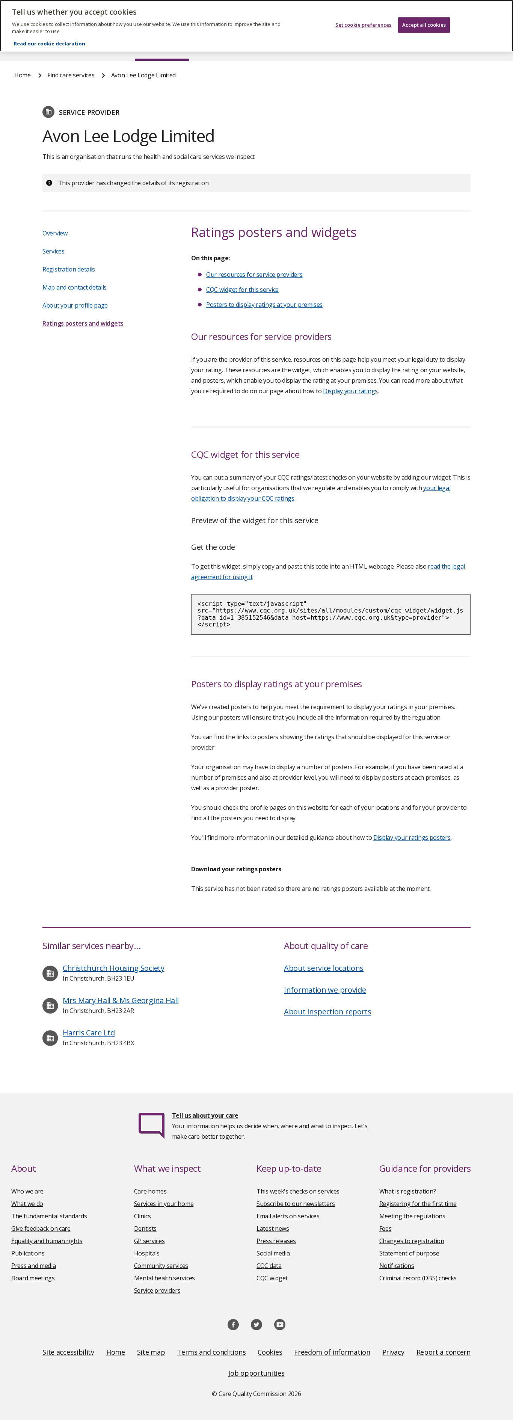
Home (22, 75)
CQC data (269, 1266)
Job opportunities (257, 1373)
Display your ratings (350, 391)
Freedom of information (332, 1352)
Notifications (396, 1266)
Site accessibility (68, 1352)
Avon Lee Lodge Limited (143, 75)
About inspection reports (327, 1012)
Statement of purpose (409, 1253)
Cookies (270, 1352)
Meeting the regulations (412, 1216)
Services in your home (164, 1204)
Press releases (276, 1241)
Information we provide (325, 990)
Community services (161, 1266)
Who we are (27, 1191)
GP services (149, 1241)
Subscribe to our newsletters (295, 1204)
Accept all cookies (424, 24)
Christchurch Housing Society (113, 968)
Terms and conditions (211, 1352)
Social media (273, 1253)
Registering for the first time (418, 1204)
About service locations (324, 968)
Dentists (145, 1228)
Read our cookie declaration (49, 43)
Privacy (393, 1352)
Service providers (157, 1290)
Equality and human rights (47, 1241)
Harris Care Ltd (89, 1033)
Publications (27, 1253)
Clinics (142, 1216)
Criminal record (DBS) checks (418, 1278)
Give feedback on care (41, 1228)
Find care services (71, 75)
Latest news (272, 1228)
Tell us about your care (205, 1115)
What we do (27, 1204)
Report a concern (443, 1352)
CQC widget (272, 1278)
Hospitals (147, 1253)
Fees (385, 1228)
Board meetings (33, 1278)
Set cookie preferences (363, 24)
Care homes (150, 1191)
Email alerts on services (288, 1216)
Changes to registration (411, 1241)
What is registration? (407, 1191)
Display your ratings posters (412, 837)
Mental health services (164, 1278)
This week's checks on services (297, 1191)
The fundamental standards (49, 1216)
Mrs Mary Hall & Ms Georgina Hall (120, 1000)
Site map (151, 1352)
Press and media (33, 1266)
